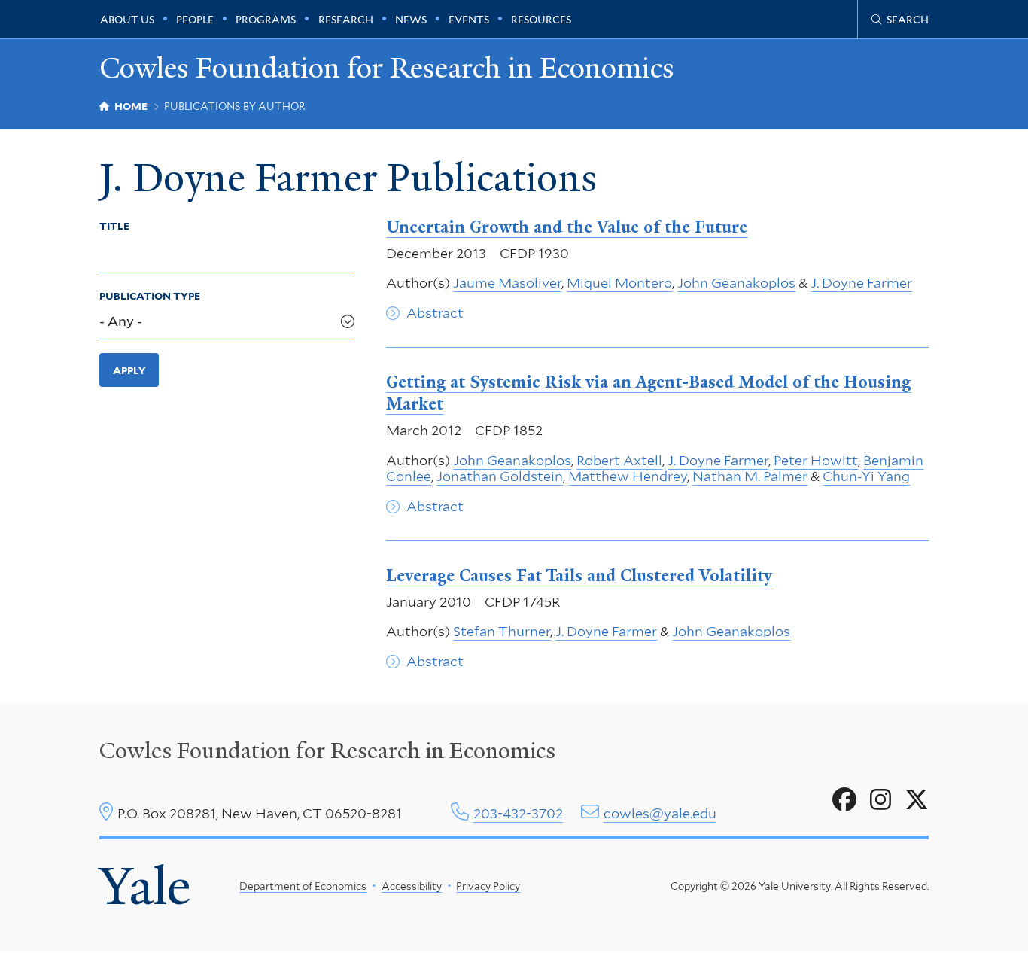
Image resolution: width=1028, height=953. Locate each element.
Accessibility (412, 886)
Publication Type (149, 296)
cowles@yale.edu (660, 813)
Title (114, 226)
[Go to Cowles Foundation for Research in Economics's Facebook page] (844, 800)
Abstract (435, 313)
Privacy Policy (488, 886)
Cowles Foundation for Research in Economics (386, 68)
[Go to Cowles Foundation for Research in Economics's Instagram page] (880, 800)
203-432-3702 (518, 813)
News (411, 20)
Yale (144, 886)
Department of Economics (302, 886)
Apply (129, 370)
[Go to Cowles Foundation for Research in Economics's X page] (917, 800)
